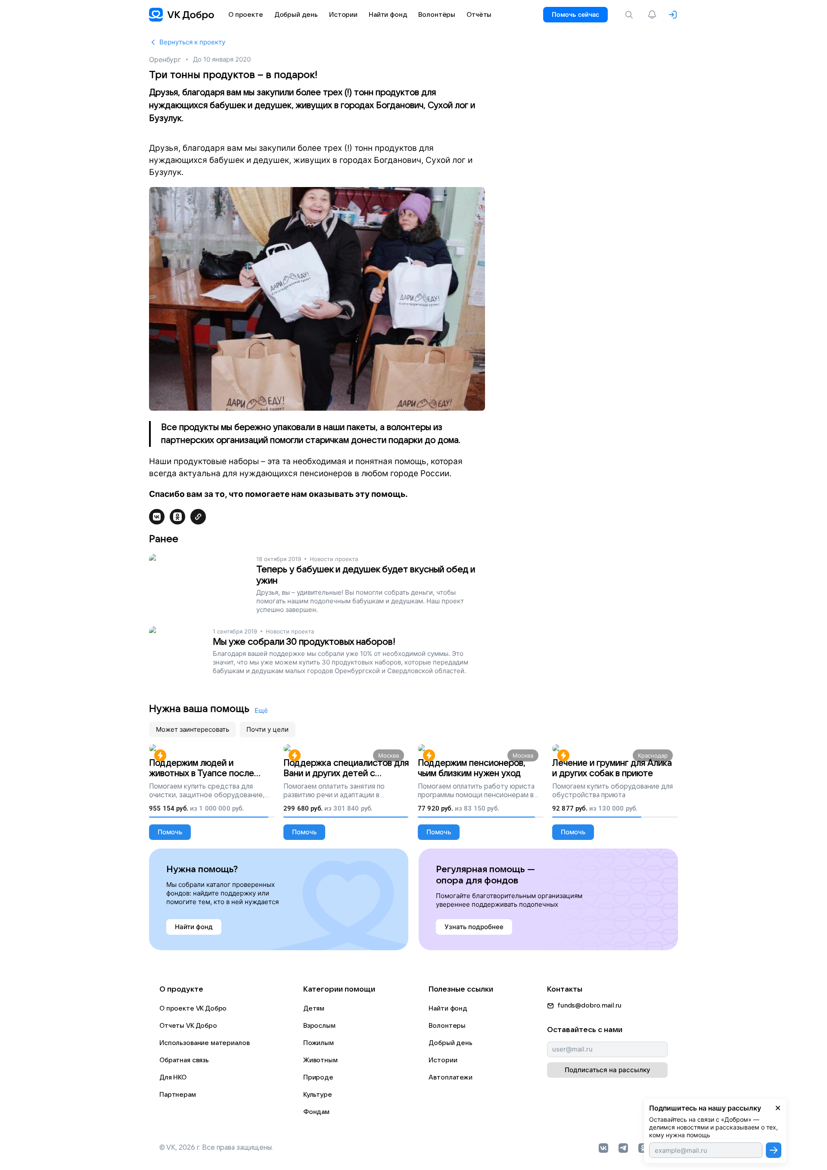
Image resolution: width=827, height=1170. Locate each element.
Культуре (317, 1094)
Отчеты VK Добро (188, 1025)
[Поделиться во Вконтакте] (157, 516)
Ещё (261, 710)
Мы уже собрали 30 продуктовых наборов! (304, 642)
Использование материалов (204, 1042)
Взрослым (319, 1025)
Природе (318, 1077)
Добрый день (450, 1042)
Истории (443, 1060)
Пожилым (318, 1042)
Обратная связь (184, 1060)
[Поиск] (630, 14)
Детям (313, 1008)
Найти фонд (448, 1008)
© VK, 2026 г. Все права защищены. (216, 1147)
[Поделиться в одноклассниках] (177, 516)
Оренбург (165, 59)
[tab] (192, 729)
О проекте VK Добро (193, 1008)
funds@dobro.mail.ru (589, 1005)
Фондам (316, 1111)
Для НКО (173, 1077)
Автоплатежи (450, 1077)
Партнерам (177, 1094)
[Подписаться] (773, 1150)
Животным (320, 1060)
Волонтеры (447, 1025)
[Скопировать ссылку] (198, 516)
